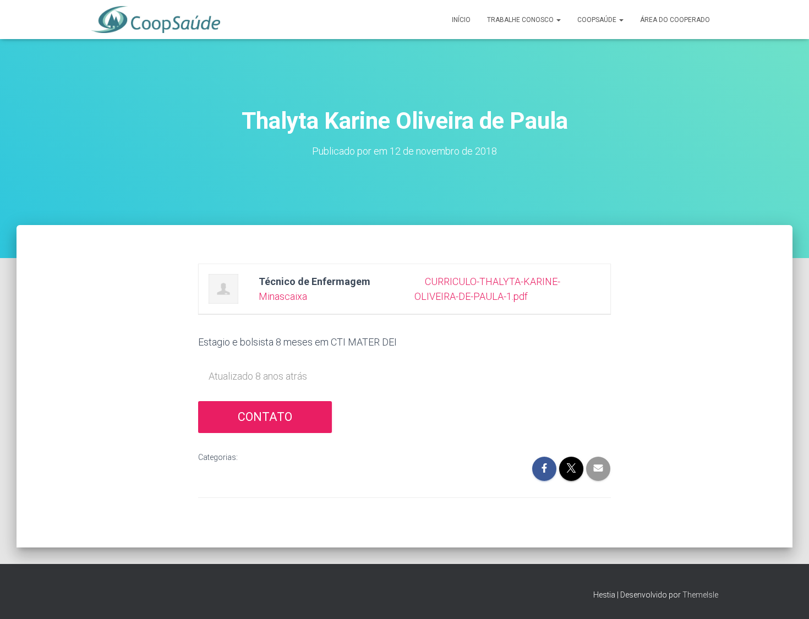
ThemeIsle (700, 594)
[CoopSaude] (155, 20)
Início (461, 20)
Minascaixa (283, 296)
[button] (558, 20)
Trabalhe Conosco (521, 20)
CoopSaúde (597, 20)
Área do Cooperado (675, 20)
